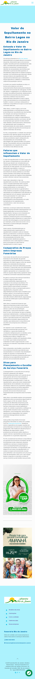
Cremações (12, 613)
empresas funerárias (14, 423)
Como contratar (14, 617)
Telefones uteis (13, 620)
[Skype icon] (15, 672)
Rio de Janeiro (23, 58)
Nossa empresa (14, 624)
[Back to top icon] (18, 659)
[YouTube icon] (19, 672)
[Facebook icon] (17, 672)
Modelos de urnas (14, 610)
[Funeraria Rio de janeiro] (9, 2)
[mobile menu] (32, 2)
